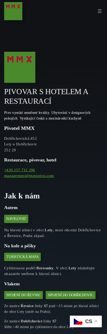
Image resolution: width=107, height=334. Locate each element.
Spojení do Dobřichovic (70, 295)
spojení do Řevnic (23, 295)
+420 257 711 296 (19, 170)
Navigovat (16, 219)
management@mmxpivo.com (29, 176)
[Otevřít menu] (100, 11)
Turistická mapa (22, 257)
